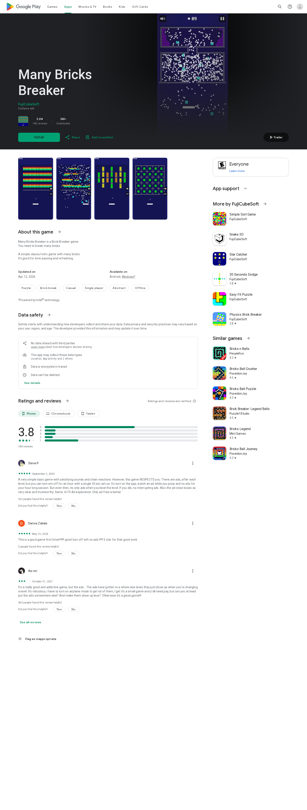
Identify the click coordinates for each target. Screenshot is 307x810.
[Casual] (71, 288)
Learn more (38, 347)
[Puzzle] (26, 288)
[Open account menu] (300, 7)
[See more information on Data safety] (49, 315)
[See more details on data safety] (32, 383)
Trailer (276, 137)
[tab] (52, 6)
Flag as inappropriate (37, 639)
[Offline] (140, 288)
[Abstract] (119, 288)
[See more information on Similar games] (248, 338)
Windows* (129, 276)
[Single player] (94, 288)
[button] (35, 189)
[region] (76, 121)
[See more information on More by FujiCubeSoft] (265, 204)
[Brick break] (48, 288)
